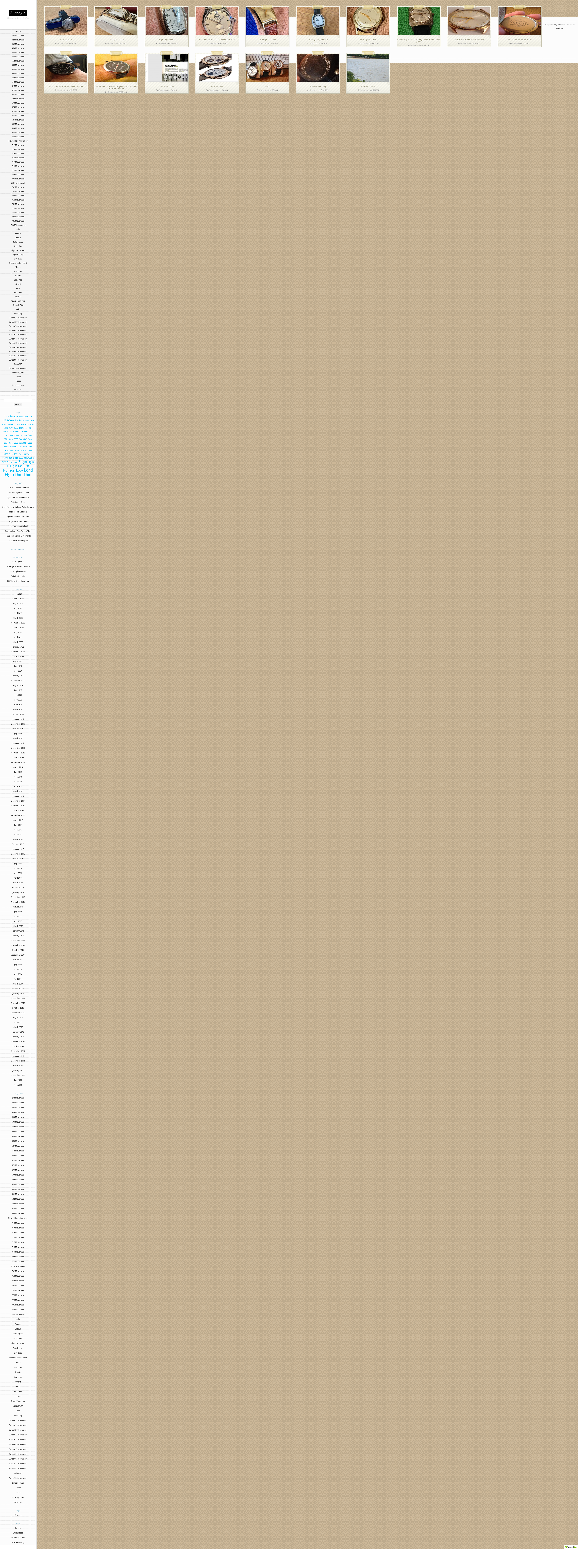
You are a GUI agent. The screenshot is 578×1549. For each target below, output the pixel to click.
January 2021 (18, 676)
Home (18, 31)
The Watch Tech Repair (18, 541)
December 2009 (18, 1075)
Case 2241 (23, 417)
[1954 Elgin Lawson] (116, 34)
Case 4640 (29, 424)
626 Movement (18, 86)
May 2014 (18, 974)
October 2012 (18, 1046)
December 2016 (18, 854)
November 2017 (18, 806)
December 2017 (18, 801)
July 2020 (18, 690)
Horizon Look (13, 470)
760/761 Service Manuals (18, 488)
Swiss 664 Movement (18, 351)
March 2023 (18, 618)
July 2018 (18, 772)
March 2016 (18, 883)
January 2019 (18, 743)
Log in (18, 1528)
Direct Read (13, 462)
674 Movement (18, 107)
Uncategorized (18, 385)
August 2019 (18, 729)
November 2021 (18, 652)
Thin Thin (23, 474)
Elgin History (18, 254)
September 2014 (18, 955)
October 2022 (18, 627)
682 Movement (18, 124)
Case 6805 (13, 439)
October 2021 (18, 656)
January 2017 (18, 849)
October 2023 (18, 599)
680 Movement (18, 115)
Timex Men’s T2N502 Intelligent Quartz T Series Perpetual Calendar (116, 87)
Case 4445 (14, 420)
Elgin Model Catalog (18, 512)
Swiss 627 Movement (18, 318)
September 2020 (18, 680)
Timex (18, 377)
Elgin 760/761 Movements (18, 497)
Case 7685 (22, 450)
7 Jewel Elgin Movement (18, 141)
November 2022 (18, 623)
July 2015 (18, 911)
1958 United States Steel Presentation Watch (217, 40)
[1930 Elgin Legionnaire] (318, 34)
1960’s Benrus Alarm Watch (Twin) (469, 40)
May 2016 (18, 873)
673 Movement (18, 103)
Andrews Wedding (318, 86)
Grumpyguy (61, 43)
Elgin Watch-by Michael (18, 526)
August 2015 (18, 907)
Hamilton (18, 271)
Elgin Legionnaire (18, 576)
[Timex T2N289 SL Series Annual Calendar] (66, 81)
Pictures (18, 297)
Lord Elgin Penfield (368, 40)
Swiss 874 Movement (18, 356)
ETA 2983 (18, 259)
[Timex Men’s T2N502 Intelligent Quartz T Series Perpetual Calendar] (116, 81)
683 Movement (18, 128)
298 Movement (18, 35)
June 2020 (18, 695)
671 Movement (18, 94)
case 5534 (25, 431)
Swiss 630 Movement (18, 326)
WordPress (559, 28)
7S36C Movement (18, 225)
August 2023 (18, 603)
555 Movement (18, 65)
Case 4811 (9, 428)
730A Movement (18, 183)
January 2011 (18, 1070)
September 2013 (18, 1013)
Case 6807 (23, 439)
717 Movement (18, 162)
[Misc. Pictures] (217, 81)
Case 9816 (23, 458)
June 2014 (18, 969)
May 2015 (18, 921)
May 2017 (18, 834)
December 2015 (18, 897)
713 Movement (18, 149)
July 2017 (18, 825)
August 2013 (18, 1017)
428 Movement (18, 40)
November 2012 (18, 1041)
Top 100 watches (166, 86)
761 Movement (18, 204)
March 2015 (18, 926)
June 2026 (18, 594)
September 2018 (18, 762)
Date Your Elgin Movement (18, 492)
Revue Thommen (18, 301)
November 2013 (18, 1003)
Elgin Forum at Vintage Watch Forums (18, 507)
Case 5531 (15, 431)
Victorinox (18, 389)
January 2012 (18, 1056)
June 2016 (18, 868)
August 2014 (18, 960)
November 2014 (18, 945)
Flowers (18, 1515)
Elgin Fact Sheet (18, 250)
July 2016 (18, 863)
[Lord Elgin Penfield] (368, 34)
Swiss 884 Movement (18, 360)
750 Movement (18, 191)
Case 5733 (13, 435)
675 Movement (18, 111)
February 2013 (18, 1032)
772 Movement (18, 212)
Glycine (18, 267)
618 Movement (18, 82)
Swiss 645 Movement (18, 339)
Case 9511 (14, 454)
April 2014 (18, 979)
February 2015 (18, 931)
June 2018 (18, 777)
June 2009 (18, 1085)
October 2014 (18, 950)
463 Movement (18, 48)
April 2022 (18, 637)
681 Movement (18, 120)
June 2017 (18, 830)
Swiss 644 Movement (18, 334)
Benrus (18, 233)
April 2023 (18, 613)
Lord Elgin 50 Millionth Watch (18, 566)
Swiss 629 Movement (18, 322)
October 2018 (18, 757)
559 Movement (18, 73)
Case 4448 (24, 421)
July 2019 (18, 733)
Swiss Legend (18, 372)
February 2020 (18, 714)
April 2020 (18, 705)
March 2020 (18, 709)
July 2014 (18, 964)
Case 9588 (23, 454)
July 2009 (18, 1080)
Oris (18, 288)
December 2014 (18, 940)
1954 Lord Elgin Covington (18, 581)
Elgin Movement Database (18, 516)
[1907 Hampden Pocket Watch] (520, 34)
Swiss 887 (18, 364)
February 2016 (18, 887)
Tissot (18, 381)
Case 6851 (23, 443)
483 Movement (18, 52)
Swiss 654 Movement (18, 347)
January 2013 (18, 1037)
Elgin (23, 461)
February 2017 (18, 844)
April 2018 (18, 786)
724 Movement (18, 174)
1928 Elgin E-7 (18, 562)
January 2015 (18, 936)
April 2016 (18, 878)
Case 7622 (13, 450)
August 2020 (18, 685)
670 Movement (18, 90)
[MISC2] (267, 81)
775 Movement (18, 217)
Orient (18, 284)
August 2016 (18, 859)
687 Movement (18, 132)
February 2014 (18, 988)
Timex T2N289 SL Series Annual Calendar (66, 86)
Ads (18, 229)
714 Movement (18, 153)
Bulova (18, 238)
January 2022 (18, 647)
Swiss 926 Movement (18, 368)
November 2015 (18, 902)
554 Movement (18, 61)
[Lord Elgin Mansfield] (267, 34)
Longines (18, 280)
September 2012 (18, 1051)
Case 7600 (23, 446)
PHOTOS (18, 292)
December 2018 (18, 748)
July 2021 (18, 666)
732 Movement (18, 187)
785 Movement (18, 221)
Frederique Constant (18, 263)
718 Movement (18, 166)
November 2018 (18, 753)
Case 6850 (13, 443)
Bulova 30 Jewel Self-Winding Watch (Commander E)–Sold (418, 41)
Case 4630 (20, 424)
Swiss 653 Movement (18, 343)
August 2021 (18, 661)
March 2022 (18, 642)
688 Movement (18, 137)
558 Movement (18, 69)
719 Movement (18, 170)
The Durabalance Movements (18, 536)
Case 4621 (11, 424)
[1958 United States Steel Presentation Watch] (217, 34)
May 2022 (18, 632)
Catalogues (18, 242)
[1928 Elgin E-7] (66, 34)
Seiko (18, 309)
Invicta (18, 276)
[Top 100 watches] (167, 81)
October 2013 (18, 1008)
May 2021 (18, 671)
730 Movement (18, 179)
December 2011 (18, 1061)
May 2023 (18, 608)
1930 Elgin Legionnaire (318, 40)
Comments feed (18, 1538)
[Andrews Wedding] (318, 81)
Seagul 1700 (18, 305)
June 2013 (18, 1022)
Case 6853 (12, 447)
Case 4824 (27, 428)
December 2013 (18, 998)
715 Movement (18, 158)
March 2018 (18, 791)
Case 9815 (13, 457)
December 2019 (18, 724)
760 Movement (18, 200)
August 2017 (18, 820)
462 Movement (18, 44)
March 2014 (18, 984)
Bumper (14, 416)
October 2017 (18, 810)
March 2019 (18, 738)
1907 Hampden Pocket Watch (519, 40)
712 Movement (18, 145)
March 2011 (18, 1066)
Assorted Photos (368, 86)
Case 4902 (6, 431)
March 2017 (18, 839)
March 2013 (18, 1027)
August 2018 (18, 767)
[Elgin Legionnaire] (167, 34)
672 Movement (18, 99)
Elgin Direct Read (18, 502)
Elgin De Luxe (20, 466)
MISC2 (267, 86)
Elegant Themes (559, 24)
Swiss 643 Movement (18, 330)
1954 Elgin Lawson (18, 571)
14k (6, 416)
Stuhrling (18, 313)
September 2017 (18, 815)
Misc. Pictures (217, 86)
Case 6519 (22, 435)
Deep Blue (18, 246)
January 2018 (18, 796)
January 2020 (18, 719)
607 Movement (18, 78)
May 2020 (18, 700)
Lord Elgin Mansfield (267, 40)
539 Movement (18, 57)
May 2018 (18, 782)
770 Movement (18, 208)
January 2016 (18, 892)
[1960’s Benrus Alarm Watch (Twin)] (469, 34)
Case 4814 (18, 428)
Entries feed (18, 1533)
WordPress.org (18, 1542)
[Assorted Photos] (368, 81)
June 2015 (18, 916)
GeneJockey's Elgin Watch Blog (18, 531)
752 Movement (18, 195)
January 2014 (18, 993)
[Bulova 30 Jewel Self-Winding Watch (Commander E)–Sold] (419, 34)
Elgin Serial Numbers (18, 521)
